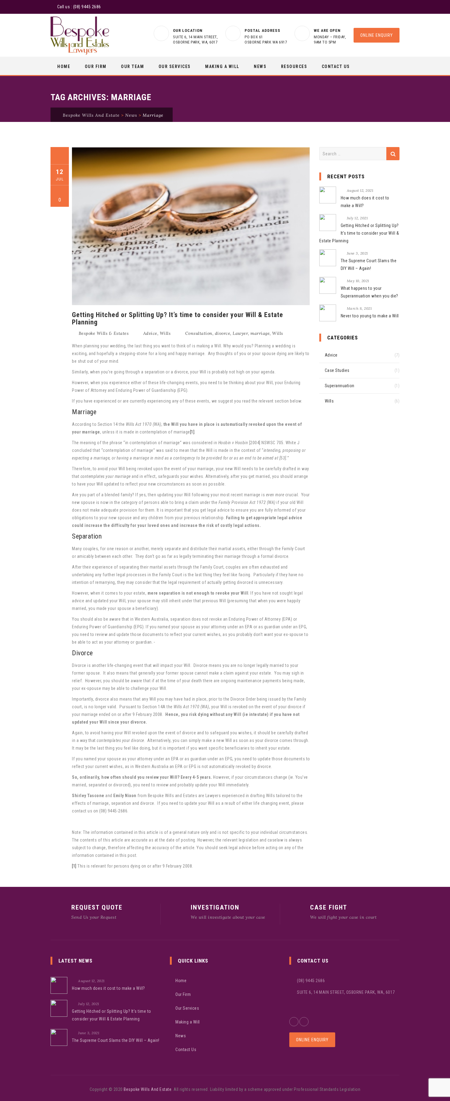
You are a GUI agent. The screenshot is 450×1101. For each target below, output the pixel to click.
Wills (165, 333)
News (260, 66)
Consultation (198, 333)
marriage (260, 333)
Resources (294, 66)
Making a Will (222, 66)
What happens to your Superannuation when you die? (369, 292)
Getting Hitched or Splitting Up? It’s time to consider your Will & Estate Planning (177, 318)
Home (63, 66)
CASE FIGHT (328, 907)
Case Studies (337, 370)
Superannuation (339, 385)
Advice (150, 333)
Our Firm (96, 66)
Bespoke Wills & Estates (104, 333)
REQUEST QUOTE (96, 907)
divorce (223, 333)
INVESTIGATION (215, 907)
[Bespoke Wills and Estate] (80, 36)
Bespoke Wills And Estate (147, 1089)
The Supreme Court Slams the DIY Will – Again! (369, 264)
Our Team (132, 66)
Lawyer (240, 333)
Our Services (175, 66)
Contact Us (336, 66)
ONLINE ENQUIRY (376, 35)
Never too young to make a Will (370, 315)
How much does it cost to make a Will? (365, 201)
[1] (192, 431)
